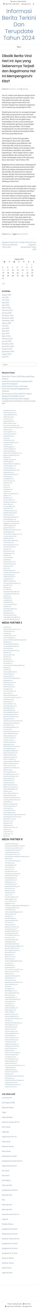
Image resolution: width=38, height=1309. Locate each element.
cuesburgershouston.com (12, 854)
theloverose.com (10, 888)
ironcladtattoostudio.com (12, 935)
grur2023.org (7, 596)
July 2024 (5, 357)
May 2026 (5, 302)
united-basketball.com (11, 920)
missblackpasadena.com (12, 908)
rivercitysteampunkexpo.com (13, 1018)
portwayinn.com (9, 989)
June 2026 (5, 300)
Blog (9, 234)
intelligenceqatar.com (9, 459)
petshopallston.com (11, 899)
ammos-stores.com (10, 1029)
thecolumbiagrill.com (9, 638)
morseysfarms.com (9, 810)
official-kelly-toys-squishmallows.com (14, 814)
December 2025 (7, 315)
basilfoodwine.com (10, 1010)
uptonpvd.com (9, 963)
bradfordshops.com (9, 570)
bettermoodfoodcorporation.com (13, 427)
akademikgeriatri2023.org (10, 644)
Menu (19, 47)
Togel (4, 1112)
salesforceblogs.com (9, 449)
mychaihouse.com (8, 780)
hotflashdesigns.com (9, 525)
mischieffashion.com (9, 547)
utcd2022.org (7, 652)
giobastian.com (9, 954)
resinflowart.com (10, 893)
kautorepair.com (8, 702)
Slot (3, 1200)
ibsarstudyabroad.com (10, 672)
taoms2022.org (7, 663)
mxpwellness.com (10, 978)
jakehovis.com (7, 770)
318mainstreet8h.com (9, 738)
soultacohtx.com (8, 831)
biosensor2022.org (8, 655)
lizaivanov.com (9, 869)
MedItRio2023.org (8, 613)
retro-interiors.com (8, 551)
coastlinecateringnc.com (12, 852)
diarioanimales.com (9, 687)
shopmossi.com (9, 974)
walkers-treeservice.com (12, 971)
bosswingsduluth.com (9, 772)
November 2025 (8, 318)
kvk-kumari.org (9, 1078)
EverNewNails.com (8, 532)
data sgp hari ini (26, 4)
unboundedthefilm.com (10, 415)
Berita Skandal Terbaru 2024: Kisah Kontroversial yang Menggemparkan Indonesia (15, 388)
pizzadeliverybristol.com (10, 714)
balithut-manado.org (9, 581)
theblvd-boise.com (8, 553)
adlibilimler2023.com (9, 577)
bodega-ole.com (9, 1050)
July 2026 (5, 297)
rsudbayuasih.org (10, 1067)
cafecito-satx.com (10, 925)
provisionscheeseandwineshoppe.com (15, 640)
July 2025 (5, 326)
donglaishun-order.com (10, 757)
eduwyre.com (7, 549)
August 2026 (6, 295)
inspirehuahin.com (8, 515)
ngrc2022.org (7, 559)
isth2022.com (7, 627)
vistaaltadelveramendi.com (13, 850)
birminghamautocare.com (11, 774)
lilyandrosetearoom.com (12, 948)
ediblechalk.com (8, 825)
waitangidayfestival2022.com (11, 617)
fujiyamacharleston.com (10, 753)
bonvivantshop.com (9, 481)
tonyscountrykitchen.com (10, 776)
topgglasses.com (10, 903)
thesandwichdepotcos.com (11, 521)
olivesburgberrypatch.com (12, 950)
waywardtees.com (8, 421)
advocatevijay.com (8, 574)
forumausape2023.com (10, 604)
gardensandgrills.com (11, 1008)
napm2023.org (7, 600)
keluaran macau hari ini (10, 1214)
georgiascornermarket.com (11, 723)
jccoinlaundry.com (8, 699)
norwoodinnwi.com (10, 1042)
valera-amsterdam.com (12, 1037)
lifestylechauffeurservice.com (12, 530)
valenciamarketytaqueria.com (14, 912)
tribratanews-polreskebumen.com (15, 1065)
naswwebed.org (8, 579)
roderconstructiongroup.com (11, 678)
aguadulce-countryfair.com (11, 768)
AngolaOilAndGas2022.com (11, 591)
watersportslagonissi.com (11, 545)
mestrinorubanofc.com (11, 1055)
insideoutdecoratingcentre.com (12, 534)
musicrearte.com (8, 808)
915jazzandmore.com (9, 765)
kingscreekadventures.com (11, 470)
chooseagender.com (9, 432)
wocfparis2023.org (8, 631)
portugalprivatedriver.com (11, 727)
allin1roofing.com (10, 995)
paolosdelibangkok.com (10, 789)
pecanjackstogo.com (11, 929)
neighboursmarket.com (12, 1044)
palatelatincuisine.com (11, 875)
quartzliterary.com (8, 744)
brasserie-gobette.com (10, 806)
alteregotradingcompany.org (11, 583)
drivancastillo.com (10, 1001)
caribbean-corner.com (11, 1014)
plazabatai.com (7, 680)
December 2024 (7, 344)
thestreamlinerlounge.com (12, 1052)
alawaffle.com (9, 916)
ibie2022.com (7, 587)
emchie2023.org (8, 648)
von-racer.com (7, 729)
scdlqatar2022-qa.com (9, 635)
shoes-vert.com (8, 693)
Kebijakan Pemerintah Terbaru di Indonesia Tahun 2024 (10, 244)
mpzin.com (6, 485)
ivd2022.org (6, 667)
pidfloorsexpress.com (9, 423)
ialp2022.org (7, 657)
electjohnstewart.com (11, 1061)
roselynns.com (7, 444)
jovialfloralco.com (8, 538)
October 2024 (7, 349)
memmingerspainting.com (11, 517)
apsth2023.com (7, 611)
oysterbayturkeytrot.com (12, 944)
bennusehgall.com (8, 674)
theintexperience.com (9, 412)
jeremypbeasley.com (9, 519)
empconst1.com (8, 508)
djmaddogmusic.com (11, 991)
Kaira (20, 1304)
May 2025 (5, 331)
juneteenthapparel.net (11, 1072)
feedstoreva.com (8, 821)
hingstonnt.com (7, 430)
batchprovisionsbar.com (10, 804)
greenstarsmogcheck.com (11, 716)
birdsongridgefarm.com (12, 1033)
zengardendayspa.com (12, 931)
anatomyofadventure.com (12, 999)
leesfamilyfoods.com (9, 562)
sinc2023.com (7, 633)
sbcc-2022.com (7, 589)
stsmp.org (6, 438)
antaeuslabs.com (8, 472)
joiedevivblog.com (10, 1035)
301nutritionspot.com (11, 1027)
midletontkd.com (10, 1006)
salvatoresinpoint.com (10, 536)
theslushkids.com (10, 952)
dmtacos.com (9, 858)
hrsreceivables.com (9, 506)
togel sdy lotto (7, 1273)
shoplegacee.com (8, 478)
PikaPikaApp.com (8, 461)
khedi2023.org (7, 642)
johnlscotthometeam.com (10, 540)
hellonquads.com (8, 684)
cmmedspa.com (9, 1003)
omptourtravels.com (11, 1063)
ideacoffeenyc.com (9, 708)
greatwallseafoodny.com (12, 886)
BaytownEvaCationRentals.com (12, 453)
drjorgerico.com (8, 498)
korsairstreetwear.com (11, 897)
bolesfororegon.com (11, 1048)
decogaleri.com (7, 689)
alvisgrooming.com (8, 783)
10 (3, 270)
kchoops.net (8, 1020)
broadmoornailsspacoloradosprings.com (17, 905)
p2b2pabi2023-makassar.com (12, 629)
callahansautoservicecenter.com (13, 721)
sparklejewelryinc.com (11, 933)
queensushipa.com (9, 500)
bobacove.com (7, 791)
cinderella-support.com (10, 511)
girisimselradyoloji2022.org (11, 650)
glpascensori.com (10, 956)
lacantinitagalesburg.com (10, 712)
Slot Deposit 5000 (8, 1103)
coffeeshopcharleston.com (11, 731)
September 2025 (8, 320)
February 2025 (7, 339)
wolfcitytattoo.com (10, 942)
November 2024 (8, 346)
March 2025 (6, 336)
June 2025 (5, 328)
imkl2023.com (7, 606)
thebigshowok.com (10, 882)
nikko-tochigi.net (10, 1012)
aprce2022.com (7, 585)
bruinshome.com (10, 937)
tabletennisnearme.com (10, 827)
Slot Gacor (6, 1171)
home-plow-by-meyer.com (12, 873)
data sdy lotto (7, 1209)
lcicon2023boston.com (9, 615)
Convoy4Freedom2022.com (11, 594)
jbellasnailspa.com (8, 778)
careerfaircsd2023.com (10, 609)
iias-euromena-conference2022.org (13, 665)
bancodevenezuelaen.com (11, 425)
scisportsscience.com (11, 1082)
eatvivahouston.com (11, 880)
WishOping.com (8, 476)
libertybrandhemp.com (11, 1040)
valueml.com (7, 491)
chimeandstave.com (11, 884)
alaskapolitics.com (8, 436)
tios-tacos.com (9, 922)
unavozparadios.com (9, 691)
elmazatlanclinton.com (10, 706)
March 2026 (6, 308)
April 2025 (5, 333)
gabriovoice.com (10, 890)
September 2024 (8, 351)
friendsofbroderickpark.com (11, 746)
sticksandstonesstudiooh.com (14, 969)
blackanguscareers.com (12, 1046)
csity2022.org (7, 670)
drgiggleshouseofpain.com (11, 523)
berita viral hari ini (22, 234)
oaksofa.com (7, 829)
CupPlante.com (7, 483)
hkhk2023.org (7, 598)
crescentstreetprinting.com (13, 861)
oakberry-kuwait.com (9, 742)
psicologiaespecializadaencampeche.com (17, 856)
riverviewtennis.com (9, 812)
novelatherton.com (10, 1057)
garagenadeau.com (9, 528)
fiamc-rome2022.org (9, 759)
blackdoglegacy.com (11, 878)
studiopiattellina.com (9, 748)
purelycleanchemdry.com (10, 474)
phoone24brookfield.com (10, 793)
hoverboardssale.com (9, 434)
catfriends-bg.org (8, 417)
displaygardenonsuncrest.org (12, 817)
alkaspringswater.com (9, 736)
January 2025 (6, 341)
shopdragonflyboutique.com (11, 800)
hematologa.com (10, 867)
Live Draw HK (7, 1098)
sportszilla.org (7, 802)
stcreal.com (6, 487)
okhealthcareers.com (9, 410)
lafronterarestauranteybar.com (14, 946)
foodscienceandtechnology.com (14, 1080)
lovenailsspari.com (9, 740)
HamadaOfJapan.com (9, 466)
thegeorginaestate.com (10, 785)
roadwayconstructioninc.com (11, 797)
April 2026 (5, 305)
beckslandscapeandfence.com (14, 848)
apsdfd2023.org (8, 602)
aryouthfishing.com (10, 918)
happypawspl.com (8, 719)
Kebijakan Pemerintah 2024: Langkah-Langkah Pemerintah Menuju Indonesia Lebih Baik (18, 401)
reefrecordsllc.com (10, 914)
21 (22, 273)
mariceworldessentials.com (11, 761)
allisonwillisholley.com (11, 984)
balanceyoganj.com (9, 447)
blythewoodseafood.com (10, 787)
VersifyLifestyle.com (9, 468)
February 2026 (7, 310)
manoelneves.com (8, 440)
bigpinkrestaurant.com (10, 513)
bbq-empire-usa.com (9, 819)
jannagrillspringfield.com (10, 750)
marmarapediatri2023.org (10, 646)
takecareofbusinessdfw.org (11, 464)
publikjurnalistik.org (10, 1069)
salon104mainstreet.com (10, 733)
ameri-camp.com (8, 504)
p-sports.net (8, 895)
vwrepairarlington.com (11, 844)
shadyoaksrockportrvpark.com (12, 697)
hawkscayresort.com (9, 682)
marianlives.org (8, 419)
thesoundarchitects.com (12, 993)
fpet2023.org (7, 555)
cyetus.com (6, 568)
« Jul (3, 283)
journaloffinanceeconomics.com (14, 1076)
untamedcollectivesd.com (12, 976)
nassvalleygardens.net (12, 1059)
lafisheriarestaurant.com (10, 763)
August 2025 (6, 323)
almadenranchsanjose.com (11, 572)
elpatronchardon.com (9, 755)
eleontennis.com (8, 566)
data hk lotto (6, 1268)
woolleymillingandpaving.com (13, 961)
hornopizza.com (9, 863)
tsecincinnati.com (8, 676)
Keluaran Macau (8, 1107)
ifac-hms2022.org (8, 661)
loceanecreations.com (11, 1031)
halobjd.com (7, 457)
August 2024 (6, 354)
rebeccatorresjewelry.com (11, 493)
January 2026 (6, 313)
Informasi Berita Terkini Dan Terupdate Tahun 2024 (19, 24)
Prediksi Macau (7, 1224)
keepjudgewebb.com (11, 997)
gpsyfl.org (6, 836)
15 (27, 270)
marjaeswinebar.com (9, 704)
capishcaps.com (8, 834)
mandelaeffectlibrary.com (11, 442)
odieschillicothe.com (9, 710)
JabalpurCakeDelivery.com (11, 455)
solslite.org (8, 986)
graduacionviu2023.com (12, 927)
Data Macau (6, 1180)
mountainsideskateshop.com (13, 1023)
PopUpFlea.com (8, 489)
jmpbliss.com (7, 496)
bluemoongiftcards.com (12, 1016)
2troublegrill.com (10, 965)
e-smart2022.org (8, 557)
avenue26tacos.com (11, 901)
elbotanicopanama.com (10, 695)
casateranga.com (10, 967)
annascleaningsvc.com (11, 939)
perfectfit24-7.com (8, 725)
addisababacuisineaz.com (12, 1084)
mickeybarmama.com (9, 795)
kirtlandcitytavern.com (11, 1025)
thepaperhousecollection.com (14, 982)
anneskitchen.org (10, 910)
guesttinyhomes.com (11, 871)
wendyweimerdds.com (10, 502)
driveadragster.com (10, 865)
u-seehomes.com (8, 542)
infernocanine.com (10, 980)
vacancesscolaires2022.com (11, 619)
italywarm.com (9, 1074)
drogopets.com (7, 823)
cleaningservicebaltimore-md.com (15, 846)
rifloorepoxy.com (10, 959)
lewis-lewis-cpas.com (9, 564)
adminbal (25, 89)
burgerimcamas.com (11, 1087)
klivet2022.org (7, 659)
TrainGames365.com (9, 451)
